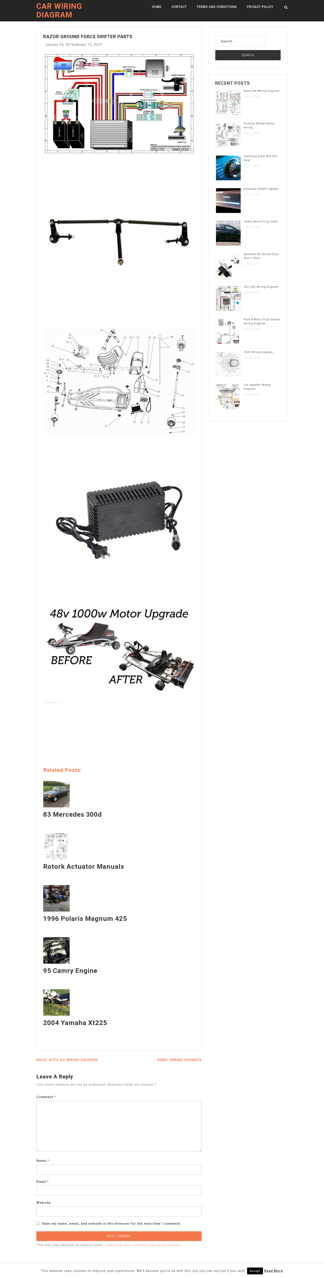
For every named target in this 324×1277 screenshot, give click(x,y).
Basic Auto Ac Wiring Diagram (67, 1060)
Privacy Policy (260, 7)
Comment (46, 1097)
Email (42, 1182)
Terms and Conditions (217, 7)
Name (42, 1161)
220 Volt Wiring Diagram (261, 286)
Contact (179, 7)
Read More (273, 1271)
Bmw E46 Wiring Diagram (261, 90)
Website (43, 1203)
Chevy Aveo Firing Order (261, 221)
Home (157, 7)
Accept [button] (255, 1271)
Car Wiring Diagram (59, 10)
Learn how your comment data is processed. (143, 1245)
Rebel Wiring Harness (179, 1060)
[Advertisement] (119, 736)
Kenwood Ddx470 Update (261, 188)
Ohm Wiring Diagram (258, 352)
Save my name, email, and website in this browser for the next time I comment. (111, 1224)
